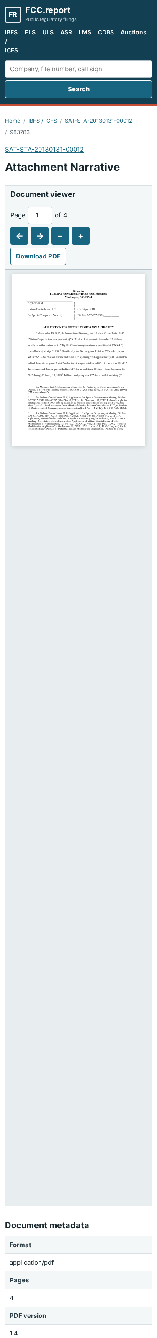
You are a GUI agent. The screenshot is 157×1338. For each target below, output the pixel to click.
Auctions (134, 32)
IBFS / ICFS (11, 41)
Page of (38, 215)
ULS (48, 32)
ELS (30, 32)
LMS (85, 32)
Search (79, 89)
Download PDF (38, 256)
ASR (66, 32)
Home (13, 120)
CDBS (106, 32)
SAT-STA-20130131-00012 (98, 120)
